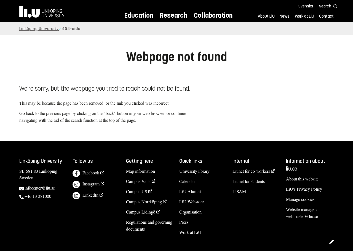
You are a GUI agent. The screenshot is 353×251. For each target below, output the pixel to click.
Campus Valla (138, 181)
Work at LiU (304, 16)
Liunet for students (248, 181)
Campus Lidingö (140, 212)
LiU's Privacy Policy (304, 189)
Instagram (91, 184)
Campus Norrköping (144, 201)
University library (194, 171)
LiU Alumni (190, 191)
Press (183, 222)
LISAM (239, 191)
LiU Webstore (191, 201)
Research (173, 15)
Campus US (136, 191)
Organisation (190, 212)
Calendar (187, 181)
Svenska (305, 6)
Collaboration (213, 15)
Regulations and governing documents (149, 225)
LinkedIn (90, 195)
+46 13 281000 (38, 196)
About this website (302, 179)
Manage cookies (300, 199)
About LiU (266, 16)
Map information (140, 171)
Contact (326, 16)
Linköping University (39, 28)
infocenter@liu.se (40, 188)
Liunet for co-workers (251, 171)
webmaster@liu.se (302, 216)
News (285, 16)
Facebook (90, 173)
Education (138, 15)
